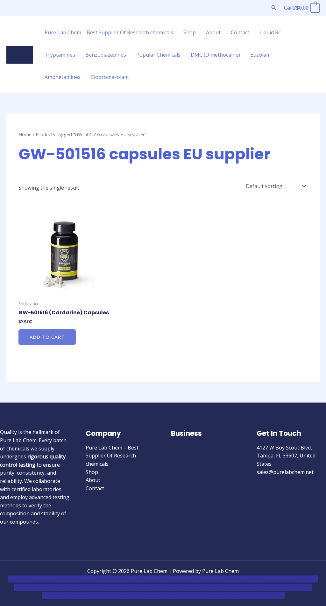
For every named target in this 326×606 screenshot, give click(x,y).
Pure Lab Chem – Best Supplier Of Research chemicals (109, 32)
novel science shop (30, 578)
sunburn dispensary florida (200, 587)
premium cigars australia (85, 595)
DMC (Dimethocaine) (215, 54)
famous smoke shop (126, 578)
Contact (240, 32)
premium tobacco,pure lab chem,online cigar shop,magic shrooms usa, (200, 595)
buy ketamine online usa (181, 578)
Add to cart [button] (47, 337)
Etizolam (260, 54)
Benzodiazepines (105, 54)
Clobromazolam (110, 76)
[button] (274, 8)
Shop (189, 32)
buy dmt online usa (72, 587)
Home (25, 134)
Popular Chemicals (158, 54)
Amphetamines (63, 76)
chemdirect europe (78, 578)
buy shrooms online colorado (132, 587)
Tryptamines (60, 54)
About (213, 32)
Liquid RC (270, 32)
